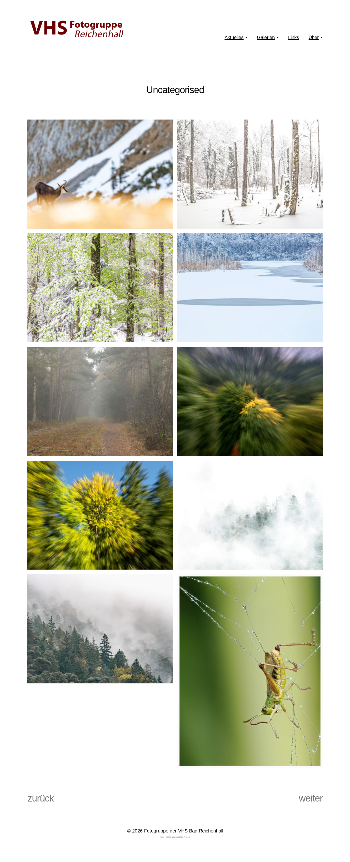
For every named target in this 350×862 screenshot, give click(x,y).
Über (314, 37)
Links (293, 37)
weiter (311, 798)
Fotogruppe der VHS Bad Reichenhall (183, 830)
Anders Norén (183, 837)
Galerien (266, 37)
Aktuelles (234, 37)
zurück (40, 798)
